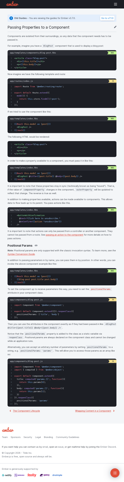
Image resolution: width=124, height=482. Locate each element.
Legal (38, 437)
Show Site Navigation (115, 4)
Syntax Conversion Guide (21, 254)
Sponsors (16, 437)
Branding (48, 437)
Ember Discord (108, 446)
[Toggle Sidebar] (114, 472)
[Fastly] (32, 476)
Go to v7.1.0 (107, 18)
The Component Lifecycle (26, 410)
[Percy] (45, 476)
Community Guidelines (67, 437)
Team (5, 437)
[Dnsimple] (57, 476)
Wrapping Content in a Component (93, 410)
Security (28, 437)
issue (61, 446)
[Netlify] (7, 476)
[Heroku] (20, 476)
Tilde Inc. (27, 452)
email (45, 446)
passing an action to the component (64, 234)
